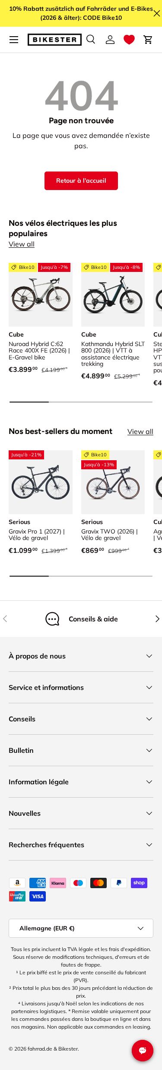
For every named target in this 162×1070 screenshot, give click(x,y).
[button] (129, 39)
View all (22, 244)
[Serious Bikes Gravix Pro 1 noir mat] (41, 482)
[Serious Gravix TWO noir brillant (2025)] (113, 482)
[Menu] (13, 39)
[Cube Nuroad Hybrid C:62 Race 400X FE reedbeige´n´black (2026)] (41, 295)
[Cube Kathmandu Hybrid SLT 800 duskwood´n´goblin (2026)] (113, 295)
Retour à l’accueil (81, 180)
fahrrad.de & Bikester (53, 1048)
